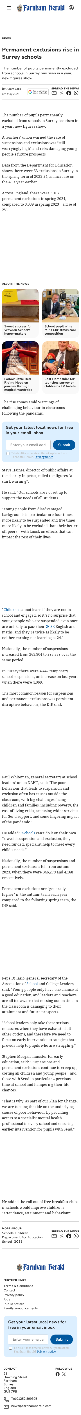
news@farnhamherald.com (31, 1406)
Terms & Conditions (18, 1286)
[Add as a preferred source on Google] (38, 92)
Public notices (14, 1304)
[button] (9, 7)
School (32, 984)
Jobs (7, 1299)
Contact (9, 1290)
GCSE (50, 626)
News (6, 38)
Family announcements (21, 1308)
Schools (28, 833)
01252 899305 (26, 1399)
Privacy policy (14, 1295)
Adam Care (14, 89)
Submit (64, 444)
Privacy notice (44, 457)
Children (11, 609)
